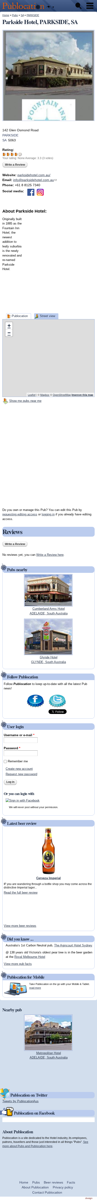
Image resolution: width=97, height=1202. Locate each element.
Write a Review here (50, 554)
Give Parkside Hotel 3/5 (12, 154)
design (89, 1198)
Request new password (21, 774)
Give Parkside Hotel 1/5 (4, 154)
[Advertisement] (48, 262)
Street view (47, 316)
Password (12, 748)
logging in (48, 514)
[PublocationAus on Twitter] (57, 707)
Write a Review (15, 164)
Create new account (19, 768)
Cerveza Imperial (48, 878)
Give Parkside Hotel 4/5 (16, 154)
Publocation (20, 316)
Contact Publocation (47, 1192)
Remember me (18, 761)
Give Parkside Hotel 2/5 (8, 154)
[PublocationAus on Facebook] (35, 707)
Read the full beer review (20, 892)
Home (5, 15)
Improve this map (82, 394)
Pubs (15, 15)
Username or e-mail (19, 735)
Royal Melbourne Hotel (29, 957)
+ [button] (9, 325)
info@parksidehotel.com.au (35, 180)
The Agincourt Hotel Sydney (73, 945)
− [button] (9, 333)
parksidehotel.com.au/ (33, 175)
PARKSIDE (33, 15)
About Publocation (35, 1187)
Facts (71, 1182)
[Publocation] (24, 9)
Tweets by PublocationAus (20, 1101)
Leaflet (32, 394)
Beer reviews (53, 1182)
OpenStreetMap (62, 394)
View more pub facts (18, 964)
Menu (90, 6)
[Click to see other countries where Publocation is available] (50, 7)
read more (35, 987)
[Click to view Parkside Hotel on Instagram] (40, 192)
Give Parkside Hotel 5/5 (20, 154)
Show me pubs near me (25, 401)
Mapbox (44, 394)
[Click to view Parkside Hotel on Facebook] (30, 192)
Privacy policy (63, 1187)
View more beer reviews (20, 925)
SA (22, 15)
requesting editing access (19, 514)
